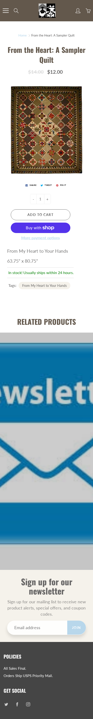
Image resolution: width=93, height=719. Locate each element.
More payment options (40, 237)
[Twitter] (6, 704)
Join (76, 628)
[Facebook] (17, 704)
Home (22, 35)
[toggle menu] (5, 10)
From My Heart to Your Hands (44, 286)
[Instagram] (28, 704)
